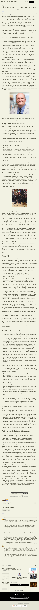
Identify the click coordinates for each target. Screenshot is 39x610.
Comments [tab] (4, 510)
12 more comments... (5, 560)
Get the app (24, 605)
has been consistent (24, 444)
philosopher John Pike (12, 126)
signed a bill (32, 18)
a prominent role (27, 311)
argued (12, 276)
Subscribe (31, 1)
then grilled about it (18, 22)
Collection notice (26, 603)
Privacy (19, 603)
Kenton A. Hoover (7, 545)
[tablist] (6, 510)
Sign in (36, 1)
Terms (22, 603)
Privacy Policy (27, 587)
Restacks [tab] (8, 510)
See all (4, 588)
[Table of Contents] (1, 305)
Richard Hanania (8, 570)
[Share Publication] (27, 2)
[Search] (25, 2)
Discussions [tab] (9, 565)
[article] (19, 570)
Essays (3, 5)
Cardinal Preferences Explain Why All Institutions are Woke (11, 569)
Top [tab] (3, 565)
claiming (9, 375)
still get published (11, 274)
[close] (28, 573)
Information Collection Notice (19, 587)
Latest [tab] (6, 565)
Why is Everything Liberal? (8, 568)
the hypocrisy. (13, 371)
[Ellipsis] (36, 519)
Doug (5, 519)
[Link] (1, 123)
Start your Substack (17, 605)
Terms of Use (24, 586)
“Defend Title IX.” (27, 26)
